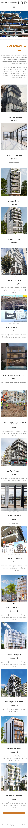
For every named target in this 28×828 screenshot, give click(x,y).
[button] (14, 7)
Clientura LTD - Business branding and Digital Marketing (14, 825)
